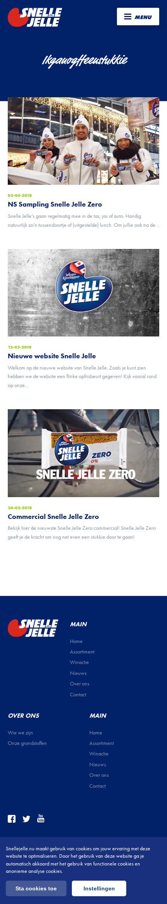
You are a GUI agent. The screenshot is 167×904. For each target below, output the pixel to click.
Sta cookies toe (36, 888)
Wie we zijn (20, 732)
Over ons (79, 683)
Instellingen (99, 888)
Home (76, 641)
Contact (78, 694)
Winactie (79, 662)
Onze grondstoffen (27, 743)
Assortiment (82, 651)
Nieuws (78, 673)
